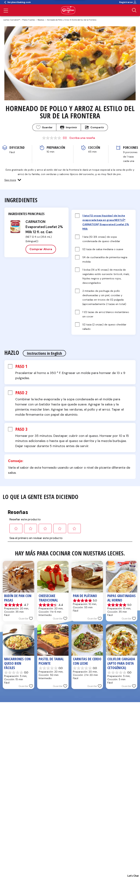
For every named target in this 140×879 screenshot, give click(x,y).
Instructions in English (44, 353)
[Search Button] (134, 10)
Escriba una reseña (82, 138)
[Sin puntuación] (52, 138)
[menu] (6, 11)
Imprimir (71, 127)
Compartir (97, 127)
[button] (12, 180)
